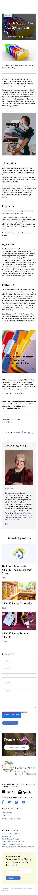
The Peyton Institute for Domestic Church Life (18, 847)
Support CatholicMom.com (11, 818)
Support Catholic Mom (17, 747)
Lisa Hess (29, 37)
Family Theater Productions (11, 839)
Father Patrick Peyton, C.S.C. (12, 844)
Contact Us (6, 815)
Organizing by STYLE (25, 515)
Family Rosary (7, 836)
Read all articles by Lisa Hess (18, 518)
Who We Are (7, 813)
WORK (7, 15)
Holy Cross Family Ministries (12, 834)
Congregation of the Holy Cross (13, 841)
